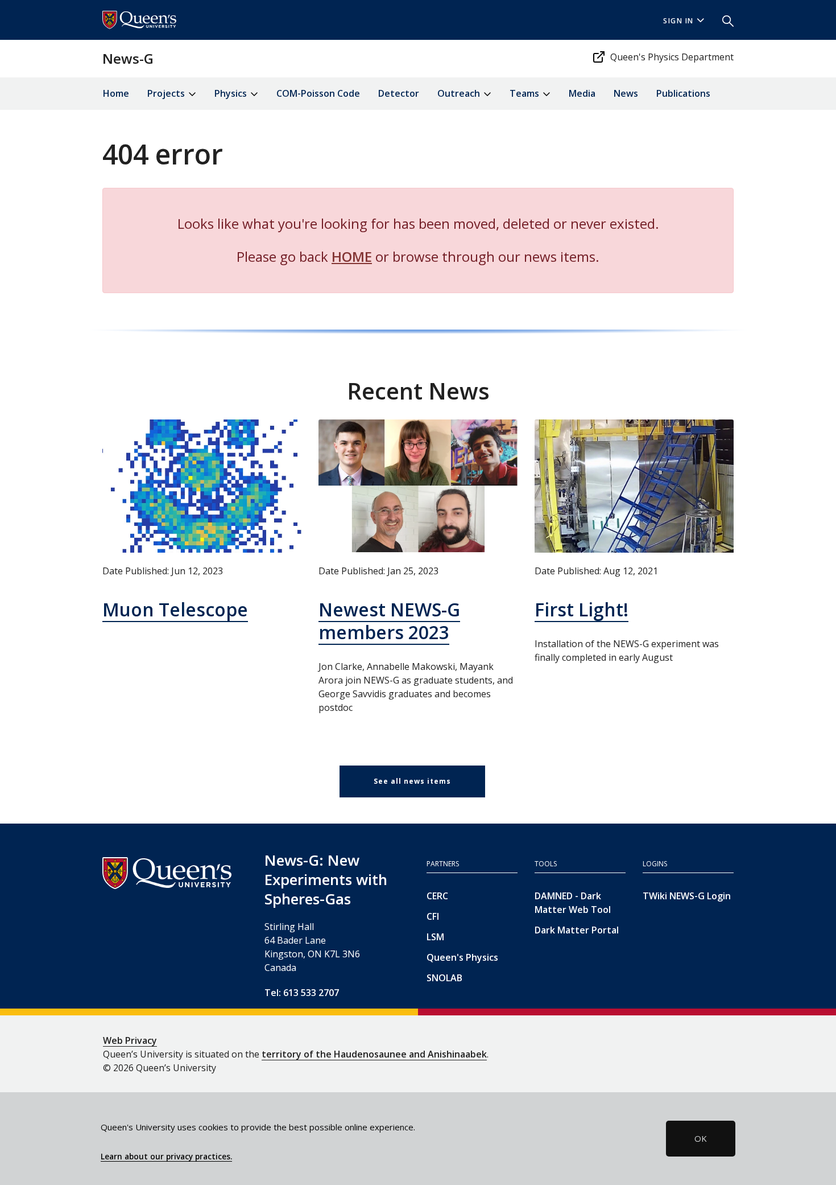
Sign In (678, 21)
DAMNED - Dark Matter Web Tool (573, 903)
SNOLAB (444, 978)
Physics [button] (231, 93)
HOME (352, 256)
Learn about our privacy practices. (166, 1156)
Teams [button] (525, 93)
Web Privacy (130, 1040)
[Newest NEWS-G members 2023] (418, 485)
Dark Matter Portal (577, 930)
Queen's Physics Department (672, 57)
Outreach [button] (459, 93)
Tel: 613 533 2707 (301, 992)
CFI (433, 916)
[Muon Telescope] (201, 485)
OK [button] (700, 1138)
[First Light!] (634, 485)
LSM (435, 937)
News (626, 93)
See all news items (412, 781)
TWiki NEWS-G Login (687, 896)
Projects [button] (167, 93)
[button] (723, 20)
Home (116, 93)
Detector (398, 93)
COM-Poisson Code (318, 93)
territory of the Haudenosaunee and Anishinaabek (374, 1054)
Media (582, 93)
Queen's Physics (462, 957)
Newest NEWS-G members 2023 (389, 620)
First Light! (581, 609)
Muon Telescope (175, 609)
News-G (128, 58)
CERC (437, 896)
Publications (683, 93)
